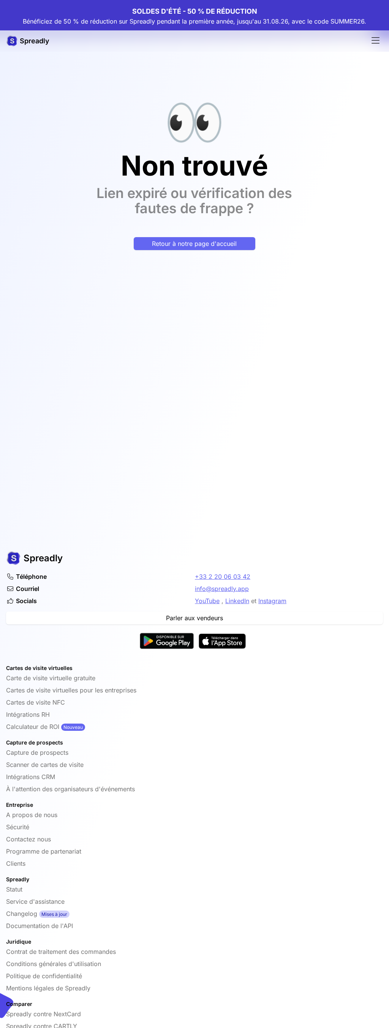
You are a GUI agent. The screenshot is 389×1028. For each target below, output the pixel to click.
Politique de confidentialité (44, 976)
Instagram (272, 601)
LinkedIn (237, 601)
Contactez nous (28, 839)
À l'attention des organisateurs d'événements (70, 789)
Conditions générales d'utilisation (53, 964)
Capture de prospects (37, 752)
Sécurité (17, 827)
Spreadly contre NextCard (43, 1014)
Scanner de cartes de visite (45, 764)
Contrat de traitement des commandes (61, 951)
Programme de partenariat (43, 851)
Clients (15, 863)
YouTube (207, 601)
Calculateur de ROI (32, 726)
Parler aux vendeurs (194, 618)
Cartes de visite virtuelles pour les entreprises (71, 690)
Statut (14, 889)
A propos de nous (31, 815)
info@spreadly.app (222, 588)
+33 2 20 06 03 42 (222, 576)
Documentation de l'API (39, 926)
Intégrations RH (28, 714)
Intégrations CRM (30, 777)
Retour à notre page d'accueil (194, 243)
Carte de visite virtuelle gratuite (50, 678)
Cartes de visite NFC (35, 702)
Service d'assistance (35, 901)
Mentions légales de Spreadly (48, 988)
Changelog (21, 913)
